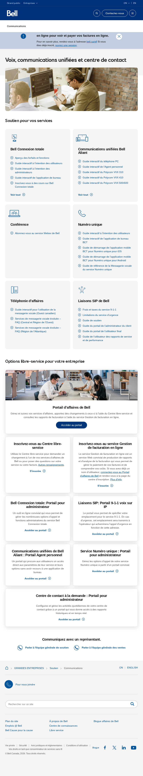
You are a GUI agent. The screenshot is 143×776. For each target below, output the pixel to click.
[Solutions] (7, 668)
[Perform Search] (132, 704)
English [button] (132, 667)
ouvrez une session (66, 45)
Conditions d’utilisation (77, 745)
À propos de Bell (58, 721)
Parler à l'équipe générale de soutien (47, 647)
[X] (114, 748)
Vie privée (10, 745)
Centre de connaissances (63, 725)
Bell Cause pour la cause (19, 730)
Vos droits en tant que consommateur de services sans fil (35, 749)
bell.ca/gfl (91, 41)
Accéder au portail (71, 425)
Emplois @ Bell (13, 725)
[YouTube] (133, 748)
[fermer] (119, 38)
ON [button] (121, 667)
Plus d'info (116, 479)
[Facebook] (105, 748)
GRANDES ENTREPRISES (29, 668)
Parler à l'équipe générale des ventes (104, 647)
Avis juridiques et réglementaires (46, 745)
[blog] (96, 748)
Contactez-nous (115, 13)
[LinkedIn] (124, 748)
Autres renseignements (51, 464)
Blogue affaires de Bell (106, 721)
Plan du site (11, 721)
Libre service (56, 730)
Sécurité (23, 745)
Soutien (54, 668)
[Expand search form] (96, 13)
